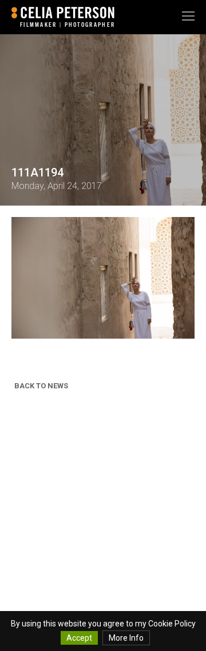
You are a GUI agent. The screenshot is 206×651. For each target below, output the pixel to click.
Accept (79, 637)
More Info (126, 637)
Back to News (41, 385)
